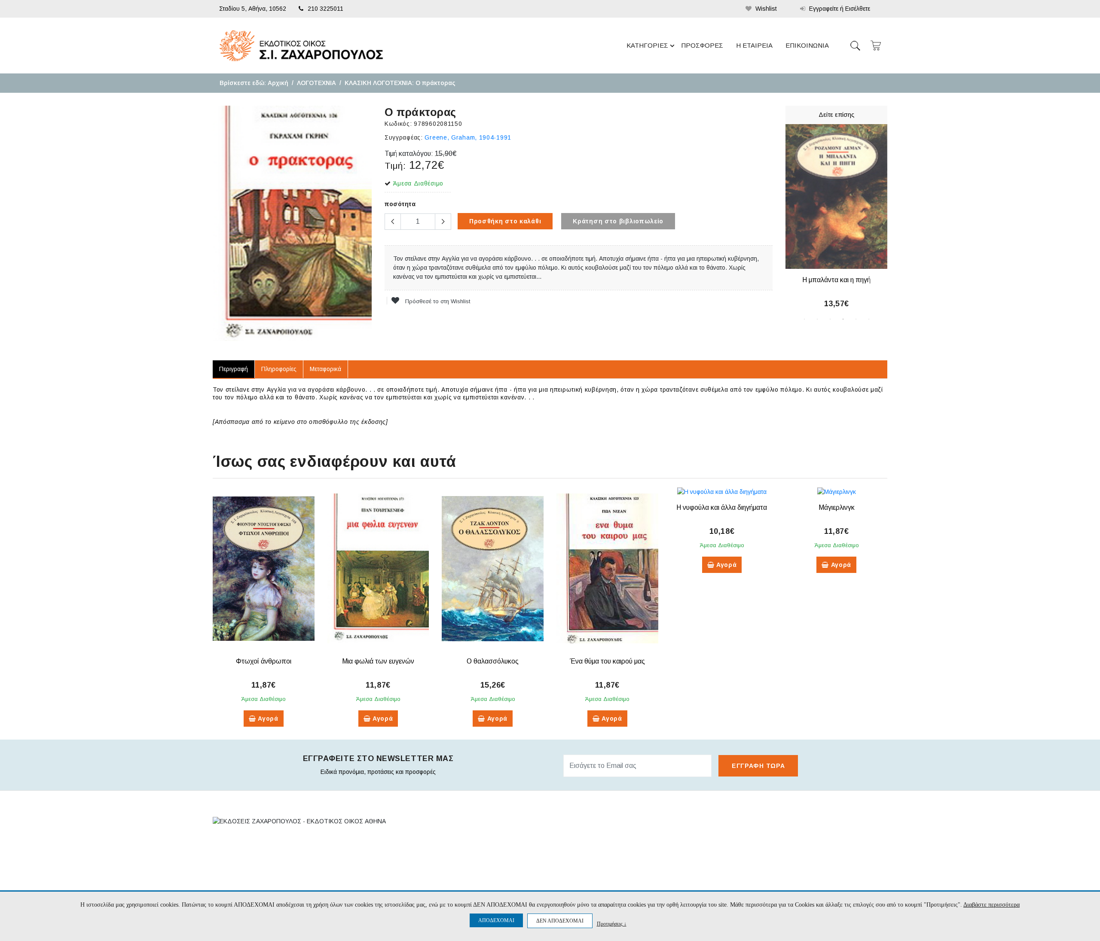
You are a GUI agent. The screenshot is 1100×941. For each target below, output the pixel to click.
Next (893, 218)
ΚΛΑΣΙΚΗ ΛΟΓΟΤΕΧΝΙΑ (378, 82)
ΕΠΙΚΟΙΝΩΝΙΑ (807, 45)
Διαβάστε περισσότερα (991, 904)
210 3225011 (325, 8)
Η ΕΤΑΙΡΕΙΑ (754, 45)
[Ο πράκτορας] (292, 223)
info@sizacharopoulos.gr (275, 880)
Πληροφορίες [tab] (278, 368)
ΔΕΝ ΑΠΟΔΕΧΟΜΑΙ (560, 921)
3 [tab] (830, 319)
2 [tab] (817, 319)
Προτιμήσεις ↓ (611, 923)
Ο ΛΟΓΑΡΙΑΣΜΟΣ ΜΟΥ (664, 844)
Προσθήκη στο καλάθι (505, 221)
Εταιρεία (510, 844)
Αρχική (278, 82)
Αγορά (267, 718)
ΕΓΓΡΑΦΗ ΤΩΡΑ (758, 765)
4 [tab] (843, 319)
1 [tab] (804, 319)
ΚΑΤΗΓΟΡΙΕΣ (647, 45)
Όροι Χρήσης (517, 874)
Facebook (785, 845)
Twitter (785, 861)
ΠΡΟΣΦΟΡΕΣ (702, 45)
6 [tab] (869, 319)
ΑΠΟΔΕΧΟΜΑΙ (496, 920)
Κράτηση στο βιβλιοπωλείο (618, 221)
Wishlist (765, 8)
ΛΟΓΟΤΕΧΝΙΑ (316, 82)
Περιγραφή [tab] (233, 368)
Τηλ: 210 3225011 (248, 862)
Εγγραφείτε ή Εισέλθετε (838, 8)
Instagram (788, 876)
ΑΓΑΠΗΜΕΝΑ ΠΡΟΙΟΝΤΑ (667, 874)
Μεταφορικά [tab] (325, 368)
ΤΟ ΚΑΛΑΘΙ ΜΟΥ (657, 859)
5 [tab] (856, 319)
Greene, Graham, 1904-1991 (468, 137)
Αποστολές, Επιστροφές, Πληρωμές (546, 859)
